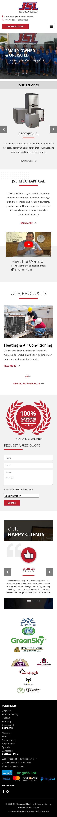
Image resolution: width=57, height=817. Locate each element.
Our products (8, 740)
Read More (26, 160)
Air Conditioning (10, 714)
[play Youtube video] (28, 244)
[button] (27, 376)
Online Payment (15, 26)
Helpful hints (8, 743)
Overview (6, 710)
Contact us (7, 750)
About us (6, 733)
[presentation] (3, 129)
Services (6, 736)
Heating (6, 717)
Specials (6, 747)
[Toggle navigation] (51, 26)
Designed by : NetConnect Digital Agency (28, 811)
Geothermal (8, 725)
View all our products (26, 383)
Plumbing (7, 721)
